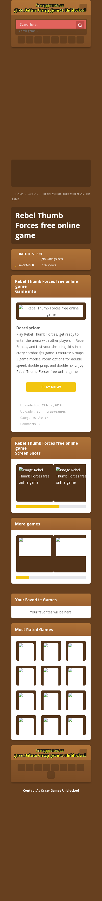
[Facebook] (21, 39)
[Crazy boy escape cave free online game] (34, 547)
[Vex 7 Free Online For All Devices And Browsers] (72, 547)
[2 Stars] (24, 258)
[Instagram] (63, 39)
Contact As (31, 790)
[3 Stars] (28, 258)
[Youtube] (46, 39)
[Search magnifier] (80, 25)
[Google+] (38, 39)
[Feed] (72, 39)
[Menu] (83, 7)
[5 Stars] (37, 258)
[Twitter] (29, 39)
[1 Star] (20, 258)
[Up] (51, 775)
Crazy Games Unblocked (60, 790)
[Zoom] (34, 476)
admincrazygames (51, 411)
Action (33, 194)
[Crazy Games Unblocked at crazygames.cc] (50, 7)
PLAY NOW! (51, 387)
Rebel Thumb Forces (33, 371)
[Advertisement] (51, 103)
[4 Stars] (33, 258)
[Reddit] (55, 39)
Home (19, 194)
